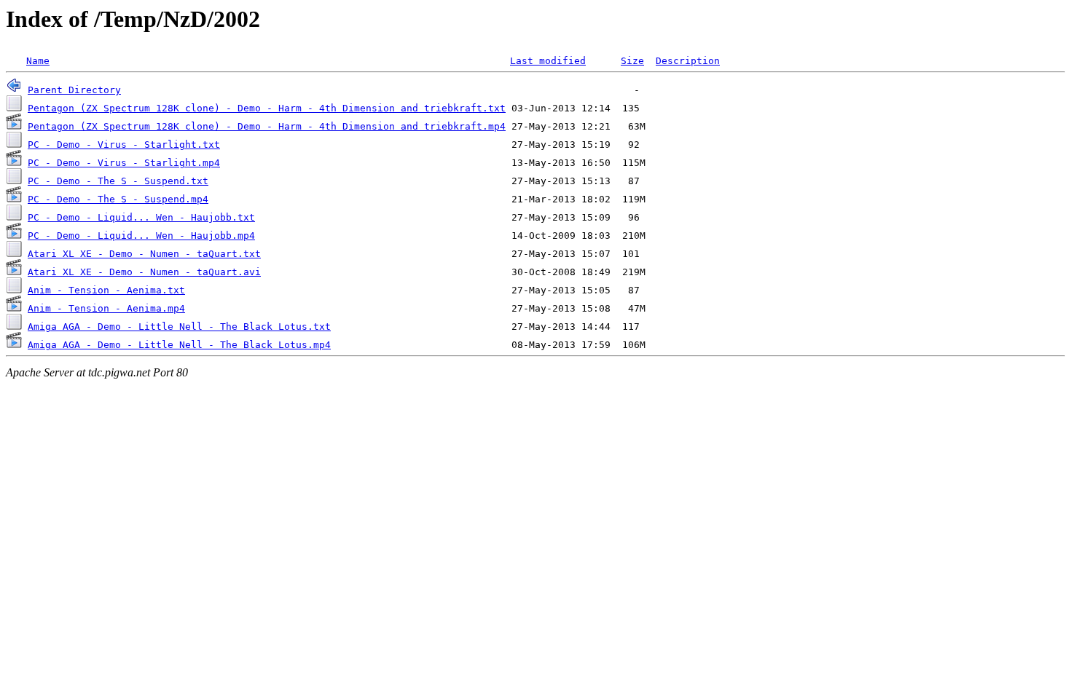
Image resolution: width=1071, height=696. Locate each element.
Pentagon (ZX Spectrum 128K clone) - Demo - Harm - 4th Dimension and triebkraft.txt (267, 108)
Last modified (548, 60)
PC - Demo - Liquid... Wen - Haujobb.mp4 (141, 235)
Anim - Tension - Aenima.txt (106, 290)
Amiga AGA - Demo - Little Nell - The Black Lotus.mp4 (179, 344)
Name (38, 60)
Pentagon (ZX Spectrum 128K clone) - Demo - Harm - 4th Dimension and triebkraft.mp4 (267, 126)
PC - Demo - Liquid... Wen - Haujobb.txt (141, 217)
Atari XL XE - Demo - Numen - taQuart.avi (144, 271)
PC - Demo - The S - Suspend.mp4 (118, 199)
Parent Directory (74, 89)
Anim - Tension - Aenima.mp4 (106, 308)
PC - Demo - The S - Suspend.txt (118, 180)
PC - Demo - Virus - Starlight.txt (124, 144)
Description (688, 60)
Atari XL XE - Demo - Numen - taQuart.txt (144, 253)
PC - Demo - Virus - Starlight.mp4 (124, 162)
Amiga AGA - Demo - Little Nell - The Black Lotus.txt (179, 326)
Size (632, 60)
